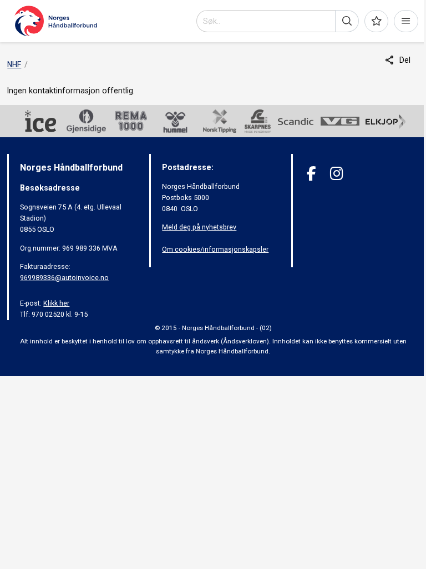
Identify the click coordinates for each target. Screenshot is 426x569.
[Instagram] (336, 173)
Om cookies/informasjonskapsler (215, 249)
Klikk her (56, 303)
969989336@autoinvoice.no (64, 277)
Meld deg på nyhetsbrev (199, 227)
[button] (347, 21)
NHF (14, 64)
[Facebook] (311, 173)
